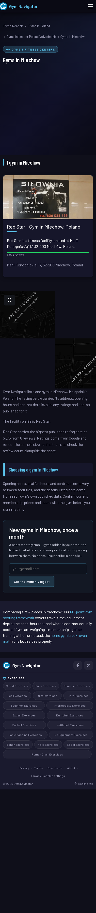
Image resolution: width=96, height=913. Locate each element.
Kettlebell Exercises (70, 725)
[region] (48, 339)
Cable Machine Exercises (25, 734)
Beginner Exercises (24, 705)
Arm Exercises (47, 695)
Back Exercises (45, 686)
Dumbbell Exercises (69, 715)
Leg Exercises (17, 695)
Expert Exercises (24, 715)
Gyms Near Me (13, 26)
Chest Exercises (17, 686)
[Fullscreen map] (9, 300)
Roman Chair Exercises (47, 754)
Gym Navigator (26, 665)
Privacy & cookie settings (48, 775)
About (71, 768)
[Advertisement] (48, 107)
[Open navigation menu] (90, 6)
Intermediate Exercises (70, 705)
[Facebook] (77, 665)
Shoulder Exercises (77, 686)
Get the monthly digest (32, 581)
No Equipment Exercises (71, 734)
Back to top (85, 783)
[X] (88, 665)
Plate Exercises (48, 744)
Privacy (24, 768)
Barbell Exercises (24, 725)
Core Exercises (78, 695)
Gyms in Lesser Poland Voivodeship (32, 37)
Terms (38, 768)
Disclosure (55, 768)
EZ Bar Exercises (78, 744)
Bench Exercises (18, 744)
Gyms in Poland (39, 26)
